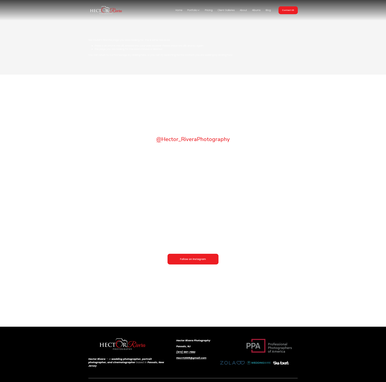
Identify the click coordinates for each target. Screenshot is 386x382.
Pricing (209, 10)
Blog (268, 10)
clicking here (139, 55)
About (243, 10)
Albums (256, 10)
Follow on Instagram (193, 259)
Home (179, 10)
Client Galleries (226, 10)
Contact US (288, 10)
